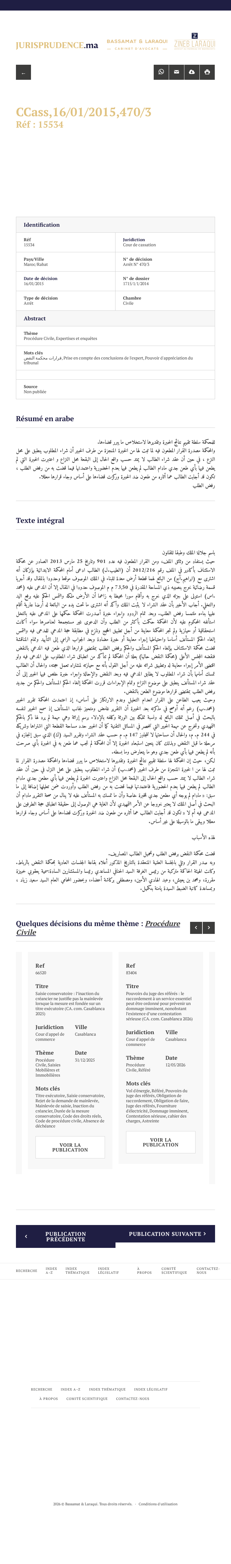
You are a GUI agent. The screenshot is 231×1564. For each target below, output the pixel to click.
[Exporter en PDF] (191, 72)
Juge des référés (140, 1105)
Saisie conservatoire (85, 1095)
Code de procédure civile (58, 1121)
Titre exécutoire (50, 1095)
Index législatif (108, 1271)
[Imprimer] (207, 72)
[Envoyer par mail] (176, 72)
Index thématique (78, 1271)
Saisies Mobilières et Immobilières (47, 1070)
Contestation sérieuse (146, 1116)
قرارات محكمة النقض (43, 358)
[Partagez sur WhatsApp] (161, 72)
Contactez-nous (208, 1271)
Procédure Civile (39, 338)
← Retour (23, 74)
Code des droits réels (82, 1116)
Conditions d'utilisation (158, 1504)
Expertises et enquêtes (76, 338)
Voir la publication (70, 1147)
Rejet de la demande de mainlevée (66, 1100)
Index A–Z (51, 1271)
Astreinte (150, 1121)
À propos (144, 1271)
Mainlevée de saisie (53, 1105)
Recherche (26, 1271)
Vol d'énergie (138, 1090)
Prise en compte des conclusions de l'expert (103, 358)
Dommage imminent (168, 1111)
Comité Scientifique (174, 1271)
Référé (144, 1070)
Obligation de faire (171, 1100)
